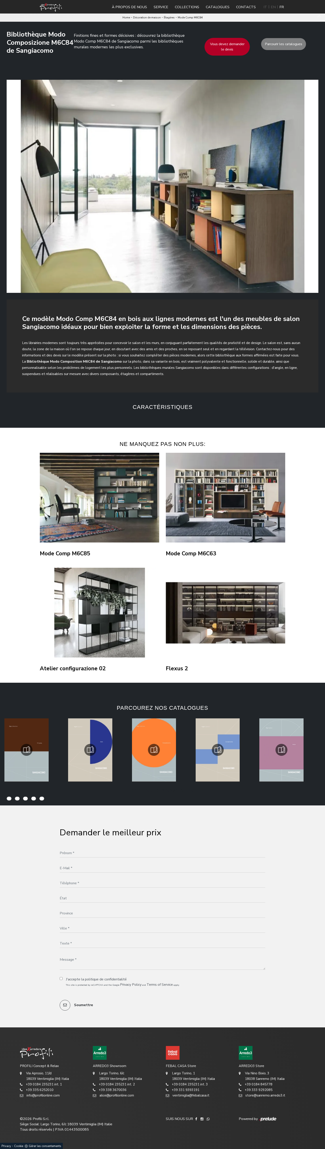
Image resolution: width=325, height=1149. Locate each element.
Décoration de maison (147, 17)
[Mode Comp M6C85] (99, 497)
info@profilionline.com (43, 1095)
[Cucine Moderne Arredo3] (126, 1053)
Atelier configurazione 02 (73, 668)
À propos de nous (129, 7)
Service (161, 7)
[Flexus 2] (225, 612)
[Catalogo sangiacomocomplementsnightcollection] (218, 750)
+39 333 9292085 (258, 1090)
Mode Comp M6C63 (191, 553)
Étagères (169, 17)
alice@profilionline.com (116, 1095)
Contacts (246, 7)
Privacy (6, 1146)
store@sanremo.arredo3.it (265, 1095)
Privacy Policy (130, 984)
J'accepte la (96, 979)
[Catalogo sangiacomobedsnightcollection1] (90, 750)
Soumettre (83, 1005)
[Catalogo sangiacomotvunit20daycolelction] (26, 750)
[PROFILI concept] (53, 1053)
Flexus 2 (177, 668)
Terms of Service (160, 984)
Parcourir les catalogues (283, 44)
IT (265, 7)
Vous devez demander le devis (227, 47)
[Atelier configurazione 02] (99, 612)
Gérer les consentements (45, 1146)
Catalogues (217, 7)
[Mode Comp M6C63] (225, 497)
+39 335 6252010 (40, 1090)
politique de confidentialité (106, 979)
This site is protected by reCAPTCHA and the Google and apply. (123, 984)
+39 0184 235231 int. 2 (117, 1084)
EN (273, 7)
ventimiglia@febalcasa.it (190, 1095)
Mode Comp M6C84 (190, 17)
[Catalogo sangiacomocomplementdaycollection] (154, 750)
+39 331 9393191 (185, 1090)
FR (281, 7)
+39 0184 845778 (258, 1084)
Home (126, 17)
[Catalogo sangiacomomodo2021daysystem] (281, 750)
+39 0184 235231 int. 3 (190, 1084)
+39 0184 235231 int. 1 (44, 1084)
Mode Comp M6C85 (65, 553)
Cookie (18, 1146)
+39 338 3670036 (112, 1090)
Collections (187, 7)
